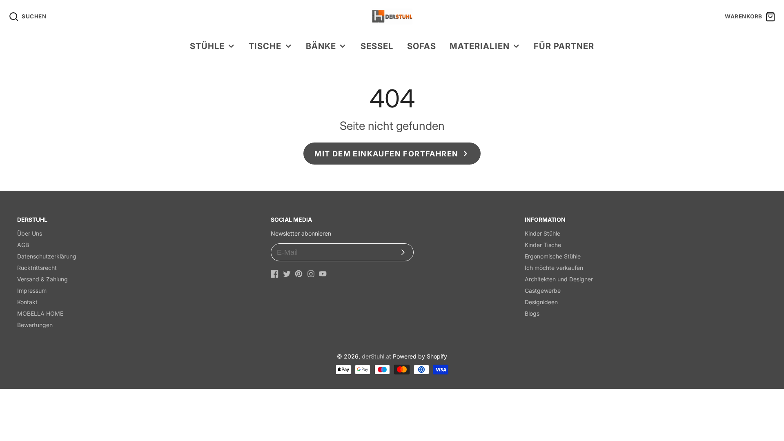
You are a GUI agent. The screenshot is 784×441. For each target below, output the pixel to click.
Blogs (532, 313)
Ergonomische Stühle (553, 256)
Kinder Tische (543, 244)
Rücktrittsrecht (37, 267)
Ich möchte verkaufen (554, 267)
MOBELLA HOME (40, 313)
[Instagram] (311, 274)
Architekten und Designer (559, 279)
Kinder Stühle (542, 233)
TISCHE (265, 46)
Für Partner (564, 46)
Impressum (32, 290)
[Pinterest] (299, 274)
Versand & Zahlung (42, 279)
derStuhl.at (376, 356)
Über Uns (29, 233)
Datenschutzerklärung (46, 256)
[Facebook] (274, 274)
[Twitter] (287, 274)
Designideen (541, 301)
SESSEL (377, 46)
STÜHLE (207, 46)
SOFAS (421, 46)
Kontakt (27, 301)
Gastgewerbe (543, 290)
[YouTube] (323, 274)
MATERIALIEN (479, 46)
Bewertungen (35, 324)
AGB (23, 244)
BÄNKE (321, 46)
